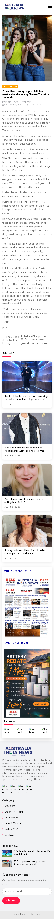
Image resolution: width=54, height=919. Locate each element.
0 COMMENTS (35, 105)
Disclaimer (37, 914)
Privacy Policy (19, 914)
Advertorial (11, 818)
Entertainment (10, 86)
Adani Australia (14, 812)
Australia (10, 835)
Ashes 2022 (12, 829)
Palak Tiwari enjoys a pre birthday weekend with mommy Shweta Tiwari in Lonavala (25, 94)
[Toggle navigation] (50, 6)
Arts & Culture (13, 823)
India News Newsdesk (18, 102)
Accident (10, 806)
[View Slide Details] (27, 683)
